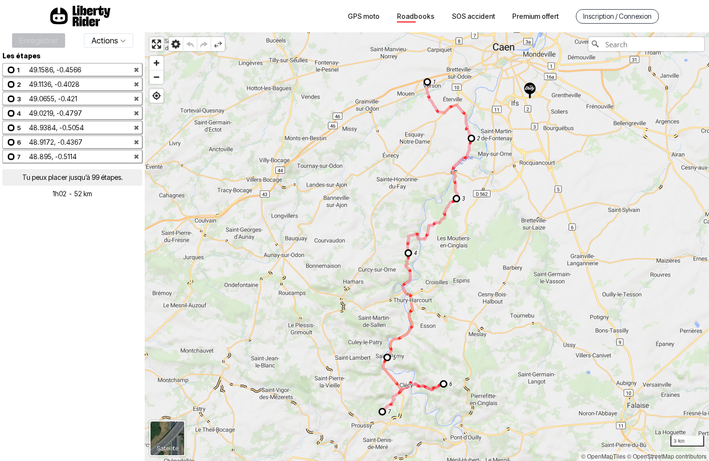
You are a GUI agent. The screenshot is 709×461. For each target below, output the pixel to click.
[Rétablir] (204, 44)
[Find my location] (157, 96)
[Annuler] (190, 44)
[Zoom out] (157, 77)
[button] (72, 69)
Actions (105, 40)
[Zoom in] (157, 63)
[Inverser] (218, 44)
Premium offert (535, 16)
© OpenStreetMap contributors (667, 456)
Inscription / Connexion (617, 16)
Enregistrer (38, 40)
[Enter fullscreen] (157, 44)
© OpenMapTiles (603, 456)
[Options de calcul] (176, 44)
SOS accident (473, 16)
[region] (427, 246)
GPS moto (364, 16)
